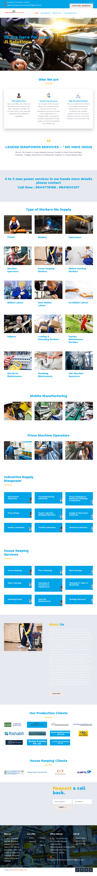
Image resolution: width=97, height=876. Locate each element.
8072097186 (80, 844)
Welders (42, 237)
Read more (56, 693)
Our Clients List (70, 13)
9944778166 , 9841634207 (81, 6)
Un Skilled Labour (78, 302)
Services (32, 841)
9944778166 (80, 838)
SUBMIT (61, 807)
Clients (42, 845)
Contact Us (56, 13)
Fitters (11, 237)
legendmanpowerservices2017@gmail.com (24, 5)
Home (37, 13)
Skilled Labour (15, 302)
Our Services (45, 13)
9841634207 (80, 841)
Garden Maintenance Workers (76, 339)
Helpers (11, 336)
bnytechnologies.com (19, 870)
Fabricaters (75, 237)
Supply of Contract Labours (18, 2)
